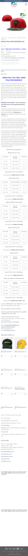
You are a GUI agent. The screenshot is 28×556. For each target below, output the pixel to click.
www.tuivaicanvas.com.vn (7, 456)
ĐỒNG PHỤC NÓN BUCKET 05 (20, 408)
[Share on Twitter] (7, 63)
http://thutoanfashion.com (12, 325)
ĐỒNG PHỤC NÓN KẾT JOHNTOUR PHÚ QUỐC (20, 389)
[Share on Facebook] (5, 63)
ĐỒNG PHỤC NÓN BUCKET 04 (7, 408)
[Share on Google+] (15, 63)
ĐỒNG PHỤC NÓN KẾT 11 (6, 351)
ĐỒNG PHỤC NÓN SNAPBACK (11, 57)
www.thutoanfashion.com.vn (7, 451)
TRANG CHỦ (5, 551)
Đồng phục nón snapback (8, 102)
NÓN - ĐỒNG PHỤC (12, 37)
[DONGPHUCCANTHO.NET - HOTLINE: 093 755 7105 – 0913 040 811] (14, 4)
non (5, 60)
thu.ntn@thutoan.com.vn (9, 330)
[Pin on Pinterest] (13, 63)
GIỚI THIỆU (10, 551)
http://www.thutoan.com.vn (8, 326)
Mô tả (2, 71)
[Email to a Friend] (10, 63)
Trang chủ (3, 37)
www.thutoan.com (5, 458)
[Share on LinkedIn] (18, 63)
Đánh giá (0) (4, 74)
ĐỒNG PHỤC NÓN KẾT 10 (20, 351)
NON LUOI (17, 60)
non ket (7, 60)
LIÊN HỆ (17, 552)
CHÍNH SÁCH (12, 552)
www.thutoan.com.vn (6, 461)
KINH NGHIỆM (22, 551)
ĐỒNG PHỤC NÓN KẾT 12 (20, 370)
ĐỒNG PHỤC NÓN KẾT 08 (6, 370)
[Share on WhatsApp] (2, 63)
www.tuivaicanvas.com (6, 454)
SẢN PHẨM (16, 551)
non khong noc (12, 60)
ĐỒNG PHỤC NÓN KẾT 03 (6, 388)
